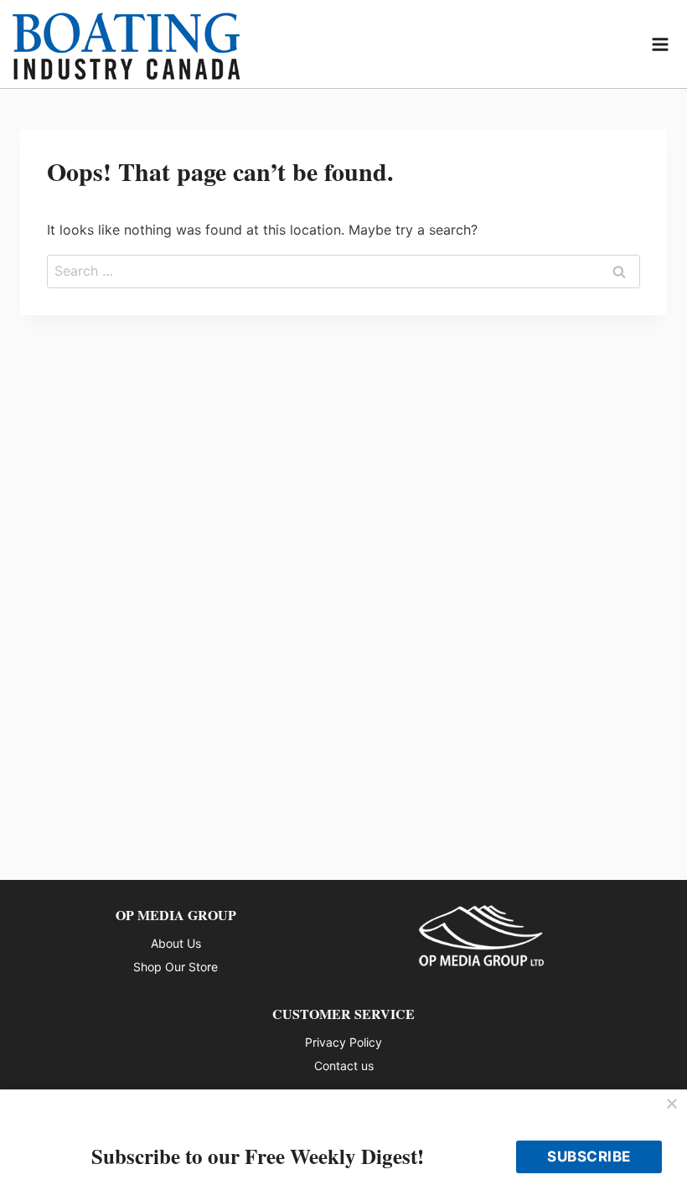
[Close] (672, 1104)
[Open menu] (660, 44)
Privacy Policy (343, 1042)
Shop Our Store (175, 967)
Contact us (344, 1065)
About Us (176, 943)
